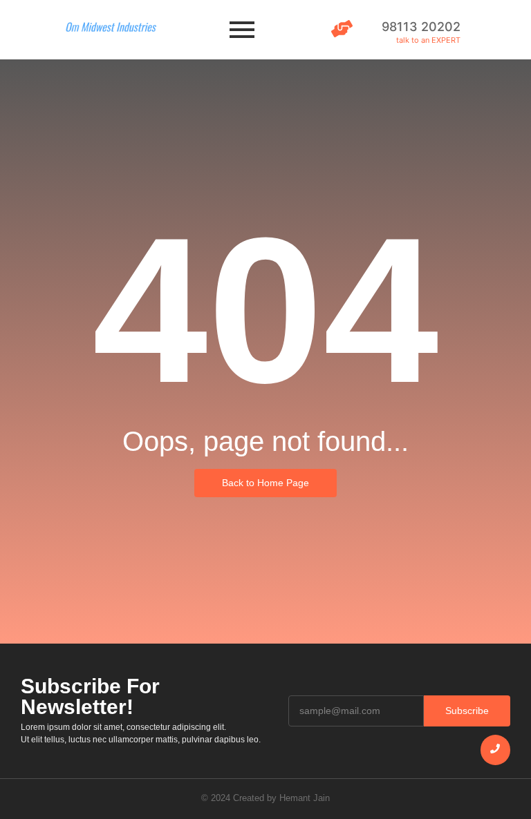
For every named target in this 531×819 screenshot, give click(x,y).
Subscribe (467, 710)
